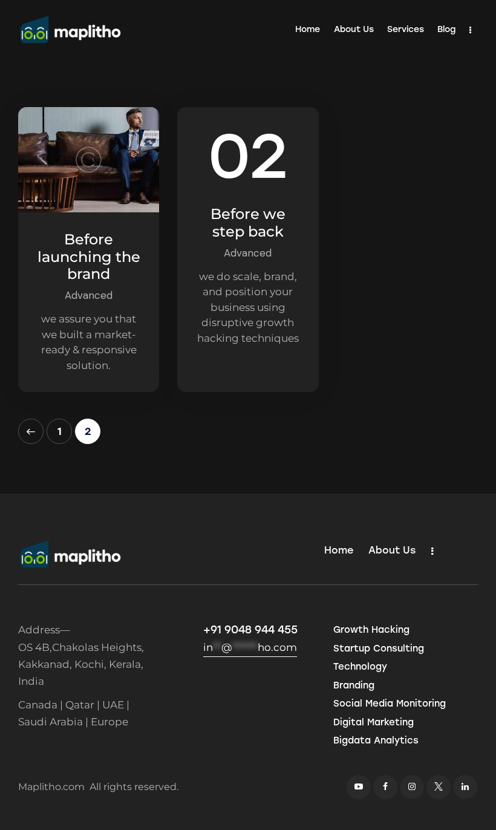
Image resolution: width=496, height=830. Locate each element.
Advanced (89, 295)
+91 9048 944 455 (250, 629)
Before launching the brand (89, 257)
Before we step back (248, 223)
